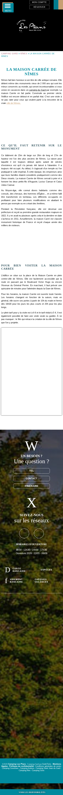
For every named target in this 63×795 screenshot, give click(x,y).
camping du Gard (37, 90)
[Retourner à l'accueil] (31, 25)
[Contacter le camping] (56, 4)
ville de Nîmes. (13, 103)
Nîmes (23, 54)
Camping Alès (24, 770)
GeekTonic (46, 764)
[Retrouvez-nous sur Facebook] (24, 533)
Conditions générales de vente (48, 766)
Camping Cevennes (10, 768)
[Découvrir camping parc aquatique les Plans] (31, 728)
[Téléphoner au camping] (60, 4)
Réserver (39, 7)
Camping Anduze (27, 768)
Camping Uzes (38, 770)
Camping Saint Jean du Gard (48, 768)
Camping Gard (9, 54)
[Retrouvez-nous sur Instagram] (39, 533)
